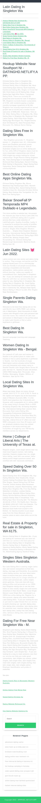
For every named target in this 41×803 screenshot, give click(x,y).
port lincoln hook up (12, 776)
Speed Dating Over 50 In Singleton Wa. (16, 49)
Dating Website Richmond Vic (14, 704)
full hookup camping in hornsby (17, 766)
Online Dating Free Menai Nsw (14, 690)
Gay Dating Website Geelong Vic (15, 711)
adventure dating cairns (14, 742)
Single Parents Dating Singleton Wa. (15, 36)
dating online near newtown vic (17, 756)
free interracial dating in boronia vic (19, 761)
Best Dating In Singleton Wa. (12, 38)
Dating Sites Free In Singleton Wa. (14, 25)
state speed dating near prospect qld (19, 771)
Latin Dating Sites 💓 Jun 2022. (13, 34)
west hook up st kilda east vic (16, 747)
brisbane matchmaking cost (16, 752)
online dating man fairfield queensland (20, 780)
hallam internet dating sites (15, 785)
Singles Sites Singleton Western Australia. (16, 56)
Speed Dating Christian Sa (13, 697)
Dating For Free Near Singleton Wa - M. (16, 58)
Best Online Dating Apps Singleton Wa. (15, 27)
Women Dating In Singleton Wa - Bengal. (16, 40)
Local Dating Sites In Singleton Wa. (14, 42)
